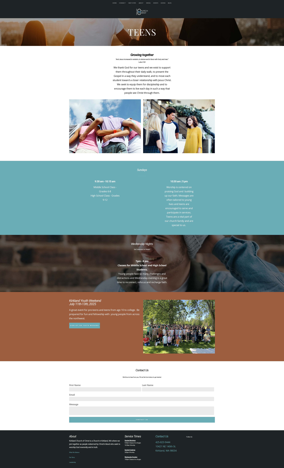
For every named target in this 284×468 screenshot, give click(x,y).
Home (115, 3)
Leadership (72, 462)
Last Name (147, 385)
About (141, 3)
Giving (163, 3)
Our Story (72, 457)
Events (155, 3)
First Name (75, 385)
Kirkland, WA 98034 (166, 450)
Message (73, 404)
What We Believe (74, 452)
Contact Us (142, 419)
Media (148, 3)
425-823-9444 (162, 442)
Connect (122, 3)
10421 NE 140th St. (165, 446)
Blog (169, 3)
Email (72, 394)
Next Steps (132, 3)
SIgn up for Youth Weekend (84, 325)
